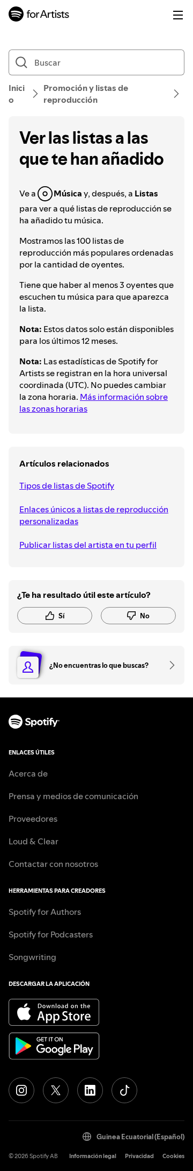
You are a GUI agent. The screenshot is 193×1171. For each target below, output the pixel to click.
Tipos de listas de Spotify (66, 485)
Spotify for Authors (45, 912)
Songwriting (32, 957)
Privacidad (139, 1156)
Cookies (173, 1156)
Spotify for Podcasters (51, 934)
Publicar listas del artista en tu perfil (88, 545)
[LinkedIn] (90, 1090)
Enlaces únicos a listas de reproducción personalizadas (93, 515)
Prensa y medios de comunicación (73, 796)
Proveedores (33, 818)
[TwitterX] (56, 1090)
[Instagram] (21, 1090)
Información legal (92, 1156)
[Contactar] (168, 665)
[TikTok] (124, 1090)
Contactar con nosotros (53, 864)
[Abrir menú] (178, 15)
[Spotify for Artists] (39, 15)
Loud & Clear (33, 841)
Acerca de (28, 773)
